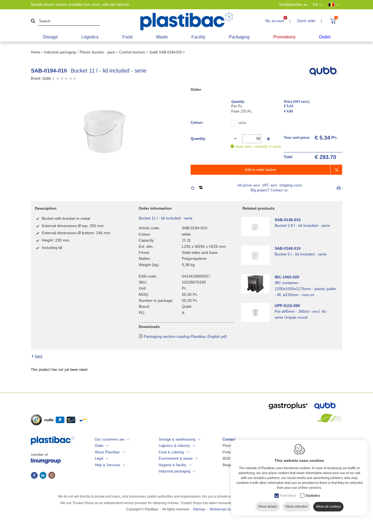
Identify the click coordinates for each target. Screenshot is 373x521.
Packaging (239, 37)
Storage (50, 37)
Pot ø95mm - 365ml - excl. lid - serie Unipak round (301, 314)
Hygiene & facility (173, 465)
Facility (198, 37)
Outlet (324, 37)
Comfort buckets (132, 52)
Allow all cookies (328, 506)
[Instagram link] (51, 476)
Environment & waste (176, 458)
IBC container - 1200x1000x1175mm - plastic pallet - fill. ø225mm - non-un (305, 289)
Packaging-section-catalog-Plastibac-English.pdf (185, 336)
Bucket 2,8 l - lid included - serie (302, 225)
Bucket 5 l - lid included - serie (301, 254)
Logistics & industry (174, 446)
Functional (288, 496)
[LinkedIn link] (44, 476)
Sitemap (199, 509)
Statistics (313, 496)
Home (35, 52)
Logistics (90, 37)
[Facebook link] (35, 476)
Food (127, 37)
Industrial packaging (60, 52)
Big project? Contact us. (270, 190)
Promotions (284, 37)
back (39, 356)
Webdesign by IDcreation (228, 509)
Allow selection (296, 506)
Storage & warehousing (177, 439)
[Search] (33, 21)
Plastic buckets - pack (97, 52)
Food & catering (171, 452)
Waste (162, 37)
